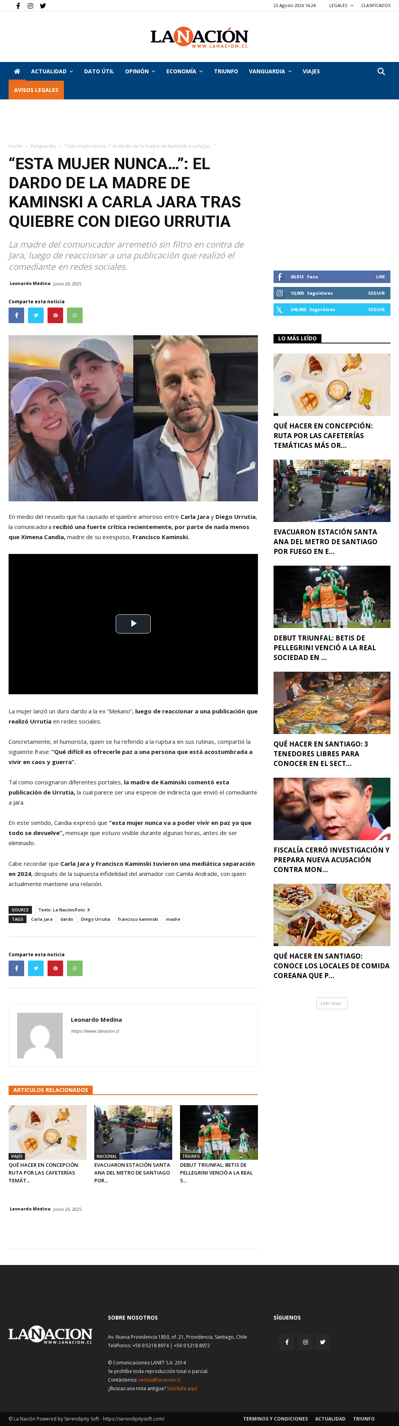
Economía (181, 71)
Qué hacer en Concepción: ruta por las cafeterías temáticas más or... (323, 435)
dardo (66, 919)
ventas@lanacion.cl (159, 1379)
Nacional (107, 1156)
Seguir (376, 293)
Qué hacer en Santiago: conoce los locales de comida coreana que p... (332, 966)
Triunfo (226, 71)
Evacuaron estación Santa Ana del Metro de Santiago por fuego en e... (326, 541)
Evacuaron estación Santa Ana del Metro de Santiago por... (132, 1172)
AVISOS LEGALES (36, 90)
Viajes (17, 1156)
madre (173, 919)
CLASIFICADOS (375, 5)
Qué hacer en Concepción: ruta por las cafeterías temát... (44, 1172)
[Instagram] (27, 5)
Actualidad (49, 71)
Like (380, 277)
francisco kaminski (138, 919)
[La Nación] (199, 37)
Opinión (137, 71)
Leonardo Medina (30, 283)
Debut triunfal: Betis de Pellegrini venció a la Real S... (216, 1172)
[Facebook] (14, 5)
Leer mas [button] (331, 1003)
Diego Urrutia (95, 919)
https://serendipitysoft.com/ (133, 1418)
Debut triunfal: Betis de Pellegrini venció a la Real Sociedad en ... (325, 647)
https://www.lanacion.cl (95, 1031)
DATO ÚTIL (99, 71)
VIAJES (311, 71)
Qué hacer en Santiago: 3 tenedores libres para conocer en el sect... (321, 754)
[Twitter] (40, 5)
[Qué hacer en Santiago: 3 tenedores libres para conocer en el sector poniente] (332, 703)
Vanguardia (267, 71)
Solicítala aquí (182, 1388)
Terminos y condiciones (275, 1418)
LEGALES (338, 5)
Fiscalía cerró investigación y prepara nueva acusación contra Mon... (332, 860)
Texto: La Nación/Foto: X (64, 910)
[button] (381, 72)
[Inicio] (17, 71)
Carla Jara (42, 919)
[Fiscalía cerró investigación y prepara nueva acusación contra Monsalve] (332, 809)
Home (15, 146)
